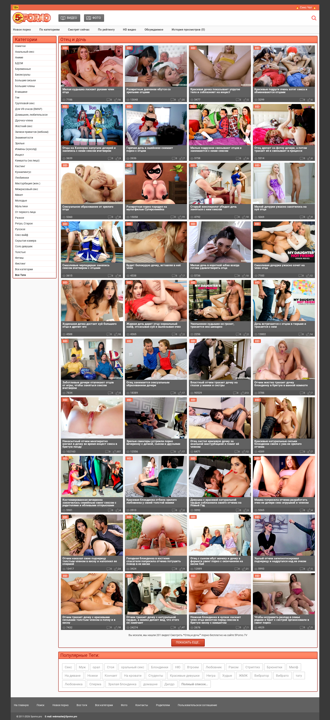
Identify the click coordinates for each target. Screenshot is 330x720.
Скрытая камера (25, 240)
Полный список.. (194, 684)
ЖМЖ (243, 675)
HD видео (129, 29)
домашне (150, 684)
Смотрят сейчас (79, 29)
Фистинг (20, 263)
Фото (124, 705)
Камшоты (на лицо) (27, 160)
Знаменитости (24, 137)
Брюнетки (274, 667)
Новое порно (22, 29)
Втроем (193, 667)
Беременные (23, 68)
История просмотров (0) (188, 29)
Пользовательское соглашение (197, 705)
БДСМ (19, 63)
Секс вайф (21, 234)
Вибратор (261, 675)
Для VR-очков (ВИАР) (28, 108)
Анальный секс (24, 51)
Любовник (214, 667)
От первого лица (25, 212)
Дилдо (169, 684)
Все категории (24, 269)
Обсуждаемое (154, 29)
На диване (73, 675)
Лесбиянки (22, 177)
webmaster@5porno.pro (65, 716)
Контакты (141, 705)
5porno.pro (36, 716)
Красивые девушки (185, 675)
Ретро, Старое (24, 223)
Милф (293, 667)
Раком (234, 667)
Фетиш (19, 257)
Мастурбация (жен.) (27, 183)
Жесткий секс (23, 126)
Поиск (40, 705)
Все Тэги (20, 275)
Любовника (73, 684)
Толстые (20, 252)
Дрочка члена (24, 120)
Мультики (21, 206)
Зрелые (19, 143)
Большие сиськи (25, 80)
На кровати (133, 675)
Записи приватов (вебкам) (32, 131)
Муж (82, 667)
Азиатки (20, 46)
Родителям (163, 705)
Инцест (19, 154)
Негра (210, 675)
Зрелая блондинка (122, 684)
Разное (19, 217)
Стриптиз (252, 667)
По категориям (49, 29)
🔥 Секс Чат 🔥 (306, 7)
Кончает (111, 675)
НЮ (177, 667)
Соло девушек (24, 246)
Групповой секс (25, 103)
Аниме (19, 57)
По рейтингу (106, 29)
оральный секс (132, 667)
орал (96, 667)
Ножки (92, 675)
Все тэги (82, 705)
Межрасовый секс (26, 189)
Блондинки (159, 667)
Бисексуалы (22, 74)
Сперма (95, 684)
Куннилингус (23, 171)
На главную (21, 705)
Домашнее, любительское (31, 114)
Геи (17, 97)
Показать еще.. (188, 642)
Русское (20, 229)
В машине (21, 91)
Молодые (21, 200)
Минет (19, 194)
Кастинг (20, 166)
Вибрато (282, 675)
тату (299, 675)
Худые (227, 675)
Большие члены (25, 86)
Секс (68, 667)
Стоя (110, 667)
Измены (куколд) (26, 149)
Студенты (155, 675)
